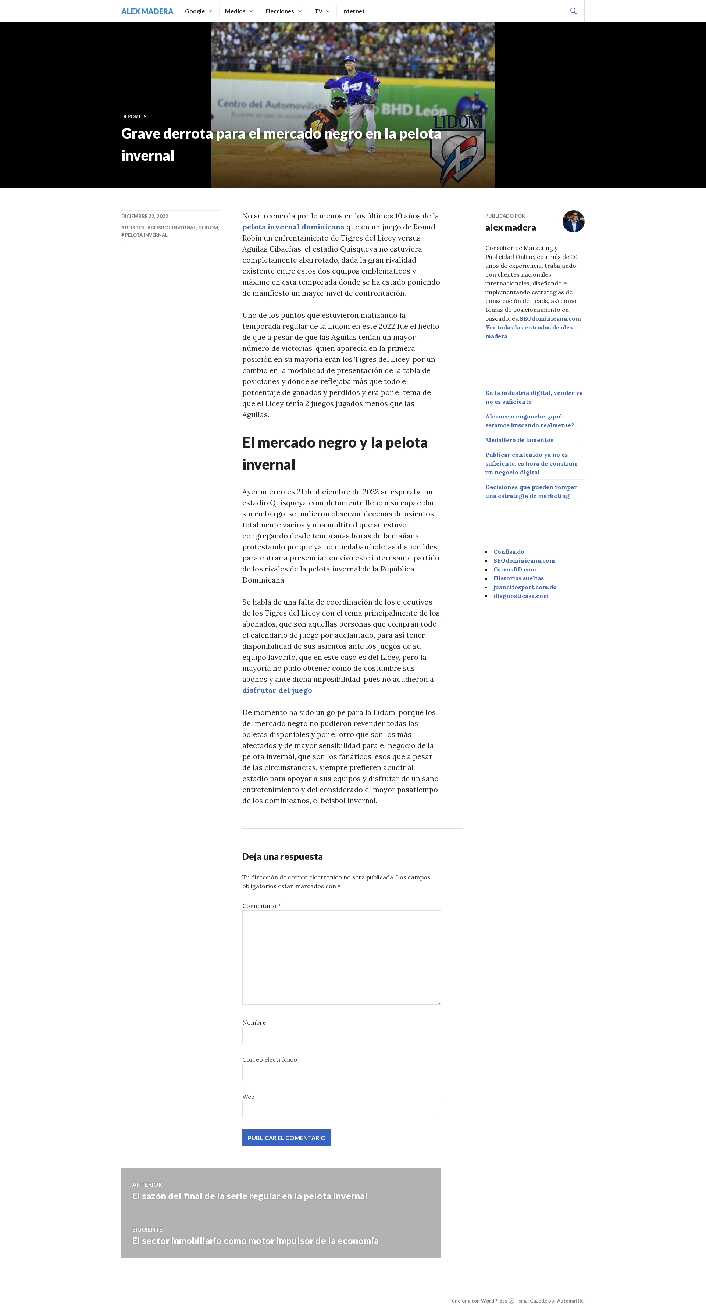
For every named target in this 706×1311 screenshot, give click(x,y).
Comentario (261, 905)
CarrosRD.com (514, 569)
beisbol (135, 228)
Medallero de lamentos (519, 439)
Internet (353, 10)
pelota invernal (146, 235)
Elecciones (279, 10)
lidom (210, 228)
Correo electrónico (269, 1059)
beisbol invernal (173, 228)
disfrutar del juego (277, 690)
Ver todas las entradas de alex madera (529, 332)
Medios (235, 10)
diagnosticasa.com (521, 595)
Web (248, 1096)
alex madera (147, 11)
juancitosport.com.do (525, 587)
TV (318, 10)
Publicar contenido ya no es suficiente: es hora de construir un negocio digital (531, 463)
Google (195, 10)
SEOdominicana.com (550, 318)
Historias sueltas (518, 578)
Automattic (570, 1301)
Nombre (254, 1022)
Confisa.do (508, 551)
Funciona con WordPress (478, 1301)
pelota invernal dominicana (293, 226)
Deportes (134, 117)
